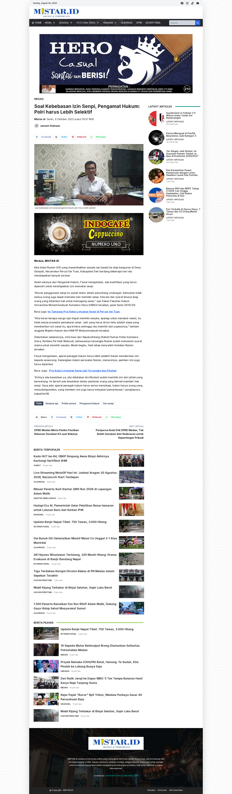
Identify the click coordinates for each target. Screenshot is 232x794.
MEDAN (38, 99)
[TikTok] (192, 3)
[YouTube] (197, 3)
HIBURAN (65, 671)
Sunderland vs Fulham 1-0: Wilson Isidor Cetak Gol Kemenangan (181, 115)
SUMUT (37, 465)
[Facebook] (182, 3)
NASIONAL (39, 514)
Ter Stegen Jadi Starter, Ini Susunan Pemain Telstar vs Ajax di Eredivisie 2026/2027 (182, 153)
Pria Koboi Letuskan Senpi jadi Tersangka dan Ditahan (83, 370)
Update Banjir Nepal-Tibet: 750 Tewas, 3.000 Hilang (70, 522)
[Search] (197, 22)
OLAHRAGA (126, 22)
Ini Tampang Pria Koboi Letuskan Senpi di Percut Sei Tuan (84, 311)
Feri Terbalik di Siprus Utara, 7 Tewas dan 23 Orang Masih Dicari (183, 211)
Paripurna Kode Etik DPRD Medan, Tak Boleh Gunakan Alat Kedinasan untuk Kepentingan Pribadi (119, 434)
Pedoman (162, 790)
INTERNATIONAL (41, 526)
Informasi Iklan (176, 790)
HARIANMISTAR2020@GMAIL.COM (121, 775)
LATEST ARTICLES (175, 121)
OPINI (139, 22)
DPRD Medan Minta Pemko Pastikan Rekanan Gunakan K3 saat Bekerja (56, 432)
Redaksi (151, 790)
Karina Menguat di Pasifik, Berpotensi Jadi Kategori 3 (181, 134)
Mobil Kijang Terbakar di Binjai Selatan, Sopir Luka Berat (73, 587)
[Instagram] (187, 3)
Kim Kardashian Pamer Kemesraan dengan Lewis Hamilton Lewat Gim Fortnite (182, 172)
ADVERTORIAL (153, 22)
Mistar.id (39, 119)
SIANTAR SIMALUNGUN (45, 498)
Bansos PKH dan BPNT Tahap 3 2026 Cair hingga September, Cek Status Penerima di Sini (182, 192)
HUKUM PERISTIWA (43, 580)
